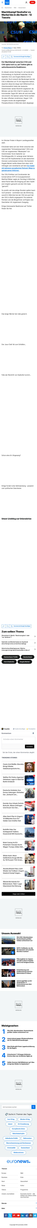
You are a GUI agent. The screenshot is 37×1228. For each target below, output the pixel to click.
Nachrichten (8, 7)
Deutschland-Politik (11, 657)
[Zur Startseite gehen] (7, 2)
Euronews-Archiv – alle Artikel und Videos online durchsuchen (28, 1195)
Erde (21, 1177)
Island (10, 1124)
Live (32, 2)
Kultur (22, 1185)
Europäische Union (18, 1129)
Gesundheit (24, 1181)
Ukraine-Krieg (25, 1119)
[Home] (2, 7)
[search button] (33, 1107)
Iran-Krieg (10, 1119)
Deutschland (21, 7)
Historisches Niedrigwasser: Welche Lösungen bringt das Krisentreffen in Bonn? (16, 649)
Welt (15, 7)
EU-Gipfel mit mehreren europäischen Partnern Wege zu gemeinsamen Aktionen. (18, 168)
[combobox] (18, 1107)
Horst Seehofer (9, 662)
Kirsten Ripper (8, 48)
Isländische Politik (11, 1138)
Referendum (27, 1138)
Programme (24, 1189)
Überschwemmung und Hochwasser (18, 1143)
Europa (4, 1173)
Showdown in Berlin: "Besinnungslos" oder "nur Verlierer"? (16, 636)
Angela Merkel (25, 662)
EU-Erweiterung (23, 1124)
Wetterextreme (19, 1152)
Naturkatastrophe (18, 1133)
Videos (4, 1189)
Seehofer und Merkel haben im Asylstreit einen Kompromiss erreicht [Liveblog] (15, 643)
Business (4, 1177)
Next (3, 1181)
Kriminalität (11, 1148)
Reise (3, 1185)
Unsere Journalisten (8, 1194)
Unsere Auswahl (11, 933)
